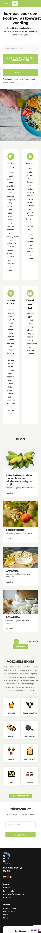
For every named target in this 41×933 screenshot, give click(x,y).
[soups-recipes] (29, 700)
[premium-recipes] (11, 770)
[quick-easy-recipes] (29, 770)
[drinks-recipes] (11, 700)
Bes (23, 533)
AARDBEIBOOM (20, 512)
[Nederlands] (4, 876)
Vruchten (28, 533)
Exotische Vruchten (29, 488)
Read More (9, 493)
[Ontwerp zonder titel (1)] (7, 3)
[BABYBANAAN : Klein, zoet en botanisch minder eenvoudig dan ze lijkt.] (20, 460)
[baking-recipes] (11, 724)
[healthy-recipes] (11, 747)
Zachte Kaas (9, 577)
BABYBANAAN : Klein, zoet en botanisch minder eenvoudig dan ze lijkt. (20, 456)
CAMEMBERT (20, 555)
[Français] (10, 876)
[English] (7, 876)
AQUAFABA (20, 600)
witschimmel (26, 574)
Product (8, 623)
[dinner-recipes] (29, 724)
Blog (15, 488)
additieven (25, 620)
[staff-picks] (29, 747)
